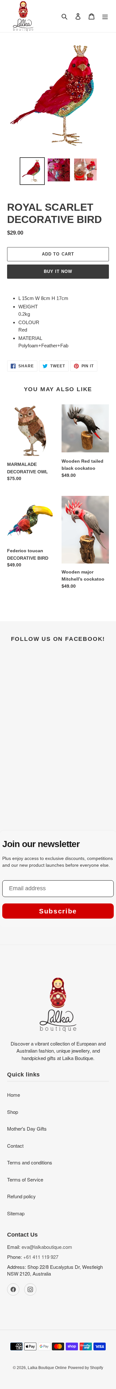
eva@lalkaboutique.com (47, 1246)
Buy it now (58, 271)
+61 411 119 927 (40, 1256)
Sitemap (15, 1213)
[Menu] (105, 16)
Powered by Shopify (85, 1367)
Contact (15, 1145)
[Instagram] (30, 1289)
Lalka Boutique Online (47, 1367)
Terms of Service (25, 1179)
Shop (12, 1111)
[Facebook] (13, 1289)
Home (13, 1094)
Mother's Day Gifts (27, 1128)
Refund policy (21, 1196)
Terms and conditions (29, 1162)
